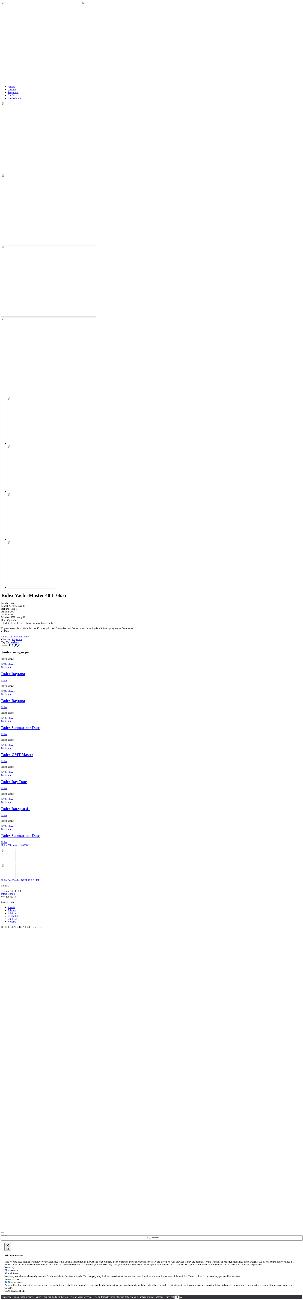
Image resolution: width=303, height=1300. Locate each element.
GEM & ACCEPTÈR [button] (15, 1290)
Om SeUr (12, 95)
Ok (177, 1297)
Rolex (4, 680)
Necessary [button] (9, 1267)
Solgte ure (17, 639)
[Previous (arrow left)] (2, 1235)
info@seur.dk (8, 893)
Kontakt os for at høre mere (15, 636)
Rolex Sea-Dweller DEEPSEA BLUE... (21, 880)
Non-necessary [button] (11, 1279)
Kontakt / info (14, 98)
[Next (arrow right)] (5, 1235)
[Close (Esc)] (2, 1232)
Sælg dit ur (13, 92)
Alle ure (12, 89)
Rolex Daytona (13, 674)
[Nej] (181, 1297)
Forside (11, 86)
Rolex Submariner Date (20, 728)
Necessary (13, 1270)
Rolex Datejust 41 (15, 809)
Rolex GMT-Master (17, 755)
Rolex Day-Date (14, 782)
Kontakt (12, 921)
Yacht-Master (12, 642)
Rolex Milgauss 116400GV (15, 845)
